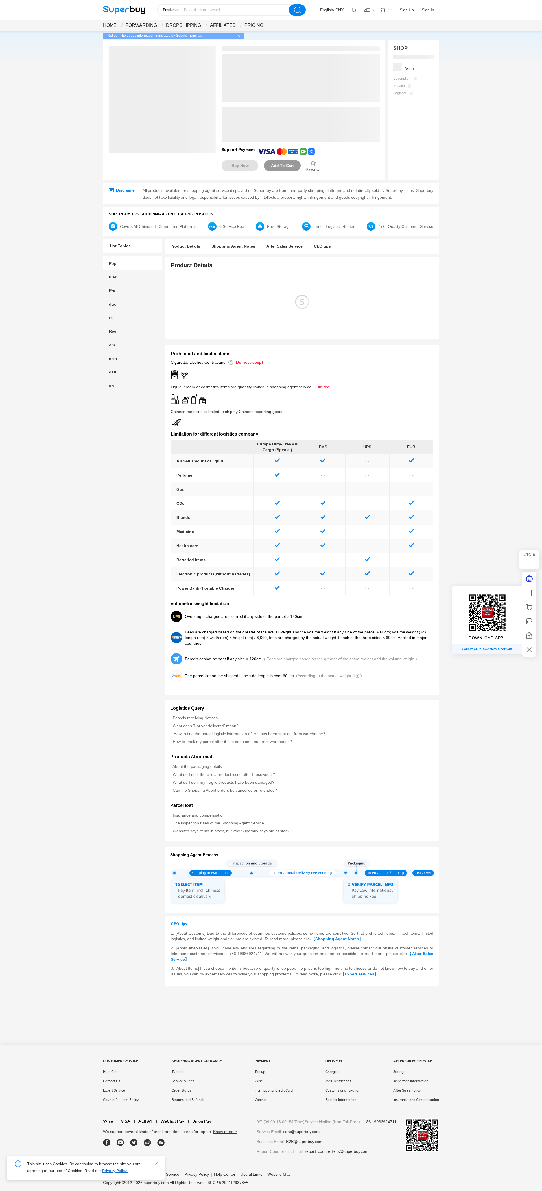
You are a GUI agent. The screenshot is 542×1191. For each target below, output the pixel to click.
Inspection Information (410, 1081)
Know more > (225, 1131)
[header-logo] (124, 10)
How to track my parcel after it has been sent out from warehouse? (232, 741)
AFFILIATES (222, 25)
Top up (260, 1071)
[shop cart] (529, 607)
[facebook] (107, 1142)
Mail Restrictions (338, 1081)
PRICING (253, 25)
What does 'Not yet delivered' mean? (206, 726)
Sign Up (407, 10)
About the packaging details (197, 766)
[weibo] (147, 1142)
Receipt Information (340, 1099)
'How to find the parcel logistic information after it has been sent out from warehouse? (249, 733)
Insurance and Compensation (416, 1099)
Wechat (261, 1099)
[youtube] (120, 1142)
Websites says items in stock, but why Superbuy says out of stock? (232, 831)
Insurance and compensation (199, 815)
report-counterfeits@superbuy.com (336, 1152)
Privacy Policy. (115, 1170)
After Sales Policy (407, 1090)
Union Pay (199, 1121)
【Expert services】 (359, 974)
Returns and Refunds (188, 1099)
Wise (259, 1081)
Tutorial (177, 1071)
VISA (123, 1121)
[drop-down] (354, 9)
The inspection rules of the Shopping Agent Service (218, 823)
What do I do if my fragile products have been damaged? (223, 782)
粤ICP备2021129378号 (227, 1182)
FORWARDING (141, 25)
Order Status (181, 1090)
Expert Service (114, 1090)
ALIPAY (143, 1121)
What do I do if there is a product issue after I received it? (224, 774)
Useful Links (251, 1174)
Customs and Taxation (342, 1090)
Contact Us (111, 1081)
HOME (110, 25)
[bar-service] (529, 621)
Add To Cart (282, 165)
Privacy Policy (196, 1174)
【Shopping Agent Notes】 (337, 939)
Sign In (428, 10)
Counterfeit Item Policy (121, 1099)
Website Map (279, 1174)
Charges (331, 1071)
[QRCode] (529, 593)
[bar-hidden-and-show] (529, 649)
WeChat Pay (170, 1121)
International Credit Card (274, 1090)
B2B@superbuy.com (304, 1142)
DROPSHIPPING (183, 25)
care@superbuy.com (301, 1132)
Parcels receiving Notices (195, 718)
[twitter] (134, 1142)
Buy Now (240, 165)
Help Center (112, 1071)
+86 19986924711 (380, 1122)
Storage (399, 1071)
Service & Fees (183, 1081)
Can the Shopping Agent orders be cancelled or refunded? (225, 790)
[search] (297, 10)
